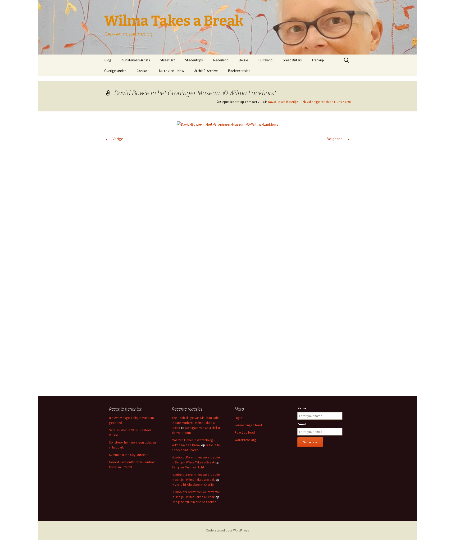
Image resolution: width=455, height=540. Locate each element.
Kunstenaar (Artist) (135, 60)
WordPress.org (245, 440)
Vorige (113, 138)
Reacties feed (245, 432)
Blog (107, 60)
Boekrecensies (239, 71)
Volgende (339, 138)
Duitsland (265, 60)
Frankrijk (318, 60)
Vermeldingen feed (248, 425)
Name (301, 408)
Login (238, 418)
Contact (143, 71)
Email (301, 424)
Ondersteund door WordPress (227, 530)
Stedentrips (194, 60)
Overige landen (115, 71)
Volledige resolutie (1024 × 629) (329, 102)
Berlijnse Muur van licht (188, 467)
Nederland (220, 60)
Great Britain (292, 60)
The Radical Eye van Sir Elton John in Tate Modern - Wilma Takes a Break (195, 423)
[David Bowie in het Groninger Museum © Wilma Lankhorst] (227, 123)
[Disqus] (227, 201)
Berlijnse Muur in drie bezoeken (194, 502)
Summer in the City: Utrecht (128, 455)
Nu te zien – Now (171, 71)
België (243, 60)
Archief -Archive (206, 71)
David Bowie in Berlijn (283, 102)
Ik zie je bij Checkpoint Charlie (193, 484)
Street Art (167, 60)
